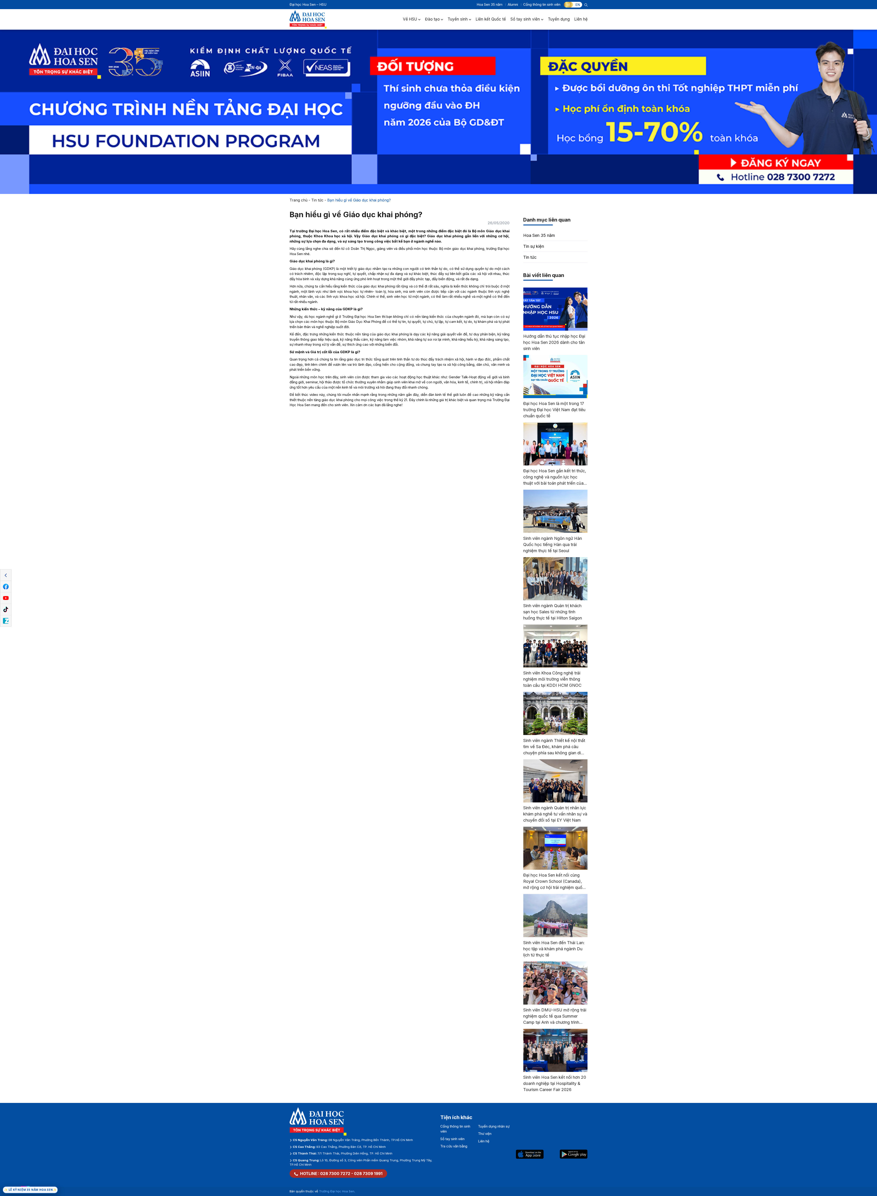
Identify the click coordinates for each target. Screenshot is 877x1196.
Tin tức (317, 200)
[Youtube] (5, 598)
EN (577, 5)
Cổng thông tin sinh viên (541, 4)
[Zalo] (5, 621)
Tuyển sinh (458, 19)
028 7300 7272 (335, 1173)
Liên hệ (581, 19)
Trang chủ (298, 200)
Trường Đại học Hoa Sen (336, 1191)
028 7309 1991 (368, 1173)
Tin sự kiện (533, 246)
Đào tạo (432, 19)
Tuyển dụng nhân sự (494, 1126)
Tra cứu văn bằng (453, 1146)
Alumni (513, 4)
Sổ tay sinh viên (525, 19)
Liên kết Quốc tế (491, 19)
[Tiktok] (5, 609)
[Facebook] (5, 587)
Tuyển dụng (559, 19)
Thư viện (484, 1133)
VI (568, 5)
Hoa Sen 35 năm (489, 4)
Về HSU (410, 19)
